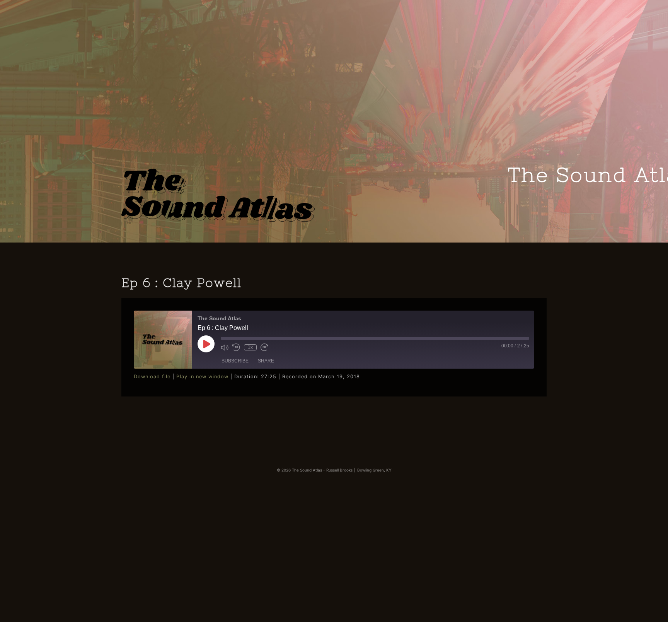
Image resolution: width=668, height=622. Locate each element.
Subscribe (235, 361)
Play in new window (202, 376)
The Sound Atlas (218, 193)
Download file (152, 376)
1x (250, 347)
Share (266, 361)
